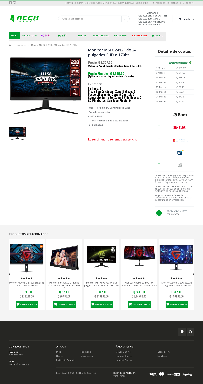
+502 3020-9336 (145, 24)
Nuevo (59, 355)
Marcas (82, 35)
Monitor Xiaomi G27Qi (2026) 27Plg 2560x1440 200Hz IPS (176, 284)
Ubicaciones (121, 35)
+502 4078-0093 (145, 15)
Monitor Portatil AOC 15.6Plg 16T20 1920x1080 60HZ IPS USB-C (64, 285)
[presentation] (10, 274)
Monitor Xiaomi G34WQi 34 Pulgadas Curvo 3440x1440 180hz (139, 284)
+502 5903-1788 (145, 18)
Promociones (139, 35)
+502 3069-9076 (145, 21)
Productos (28, 35)
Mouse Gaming (123, 351)
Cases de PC (163, 351)
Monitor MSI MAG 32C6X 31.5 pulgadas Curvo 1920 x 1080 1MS (101, 284)
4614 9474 (189, 3)
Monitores (21, 45)
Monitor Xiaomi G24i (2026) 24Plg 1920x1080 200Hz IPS (26, 284)
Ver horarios (119, 375)
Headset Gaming (124, 360)
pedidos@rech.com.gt (166, 3)
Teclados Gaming (124, 355)
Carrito (158, 35)
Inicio (14, 35)
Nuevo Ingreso (101, 35)
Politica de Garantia (65, 360)
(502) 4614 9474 (16, 354)
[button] (186, 19)
